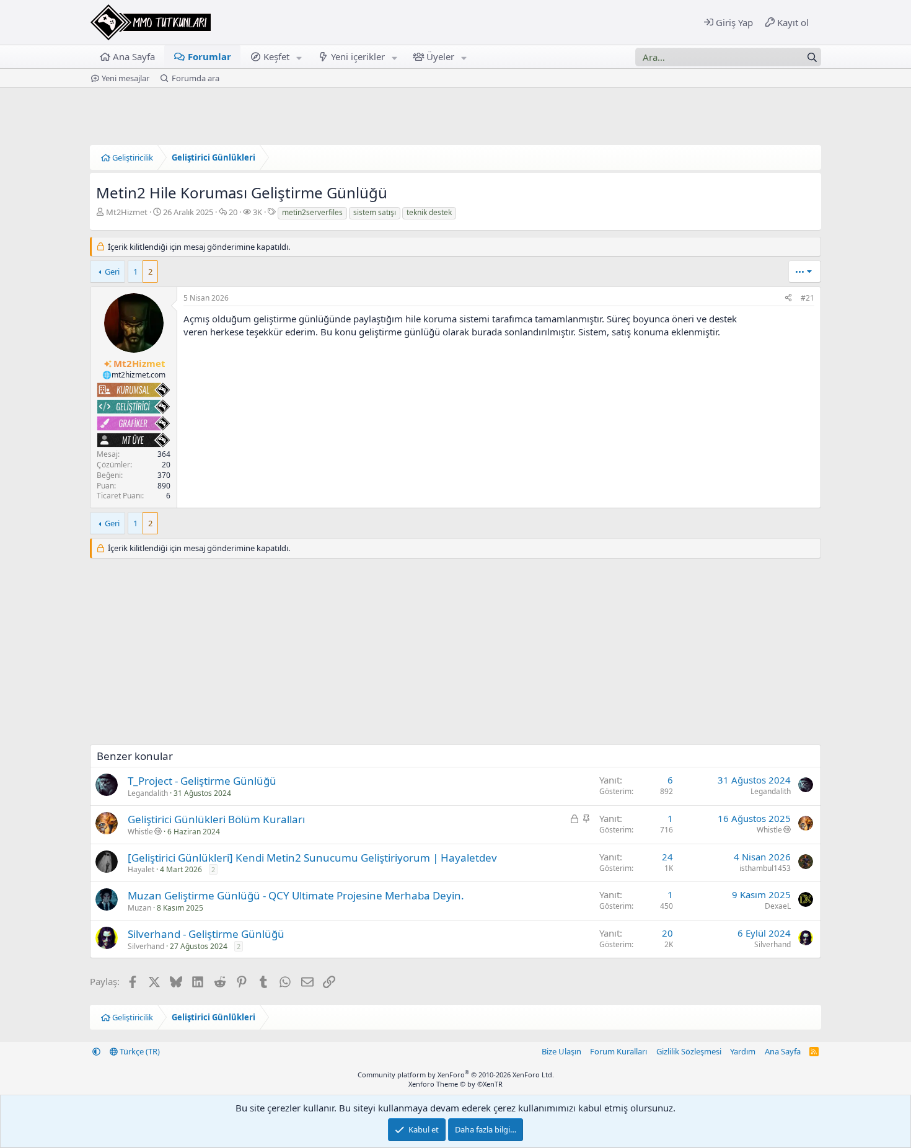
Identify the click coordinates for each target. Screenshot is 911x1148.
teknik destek (429, 212)
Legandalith (148, 793)
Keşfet (276, 56)
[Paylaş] (788, 298)
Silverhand (146, 946)
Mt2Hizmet (126, 212)
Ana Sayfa (134, 56)
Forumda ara (195, 78)
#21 (807, 298)
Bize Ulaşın (561, 1051)
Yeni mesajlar (125, 78)
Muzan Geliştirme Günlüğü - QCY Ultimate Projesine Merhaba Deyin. (296, 895)
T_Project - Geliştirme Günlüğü (202, 781)
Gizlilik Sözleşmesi (688, 1051)
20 (667, 933)
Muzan (139, 908)
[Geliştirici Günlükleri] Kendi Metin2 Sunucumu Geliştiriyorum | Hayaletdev (312, 857)
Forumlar (209, 56)
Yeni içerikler (358, 56)
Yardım (742, 1051)
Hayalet (141, 869)
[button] (299, 56)
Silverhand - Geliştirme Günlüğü (206, 934)
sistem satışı (374, 212)
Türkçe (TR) (139, 1051)
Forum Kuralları (618, 1051)
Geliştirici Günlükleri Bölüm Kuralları (216, 819)
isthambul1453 (765, 868)
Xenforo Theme (455, 1083)
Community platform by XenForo (456, 1074)
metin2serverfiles (312, 212)
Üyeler (440, 56)
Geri (112, 271)
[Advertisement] (455, 657)
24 (667, 856)
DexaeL (778, 906)
